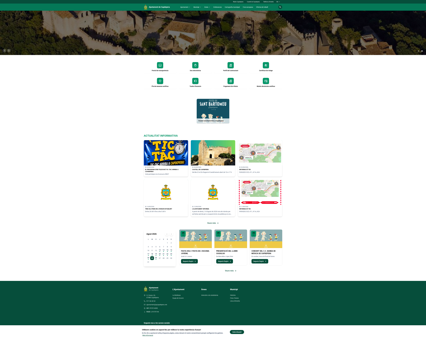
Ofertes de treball (262, 7)
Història (233, 295)
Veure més (213, 223)
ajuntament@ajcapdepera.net (156, 305)
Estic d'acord (237, 332)
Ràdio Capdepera (238, 2)
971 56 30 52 (150, 301)
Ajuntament (185, 7)
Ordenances (217, 7)
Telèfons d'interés (268, 2)
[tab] (418, 51)
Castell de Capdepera (253, 2)
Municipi (197, 7)
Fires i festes (234, 298)
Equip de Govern (178, 298)
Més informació (147, 335)
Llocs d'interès (235, 301)
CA (278, 2)
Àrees (207, 7)
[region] (213, 33)
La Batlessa (177, 295)
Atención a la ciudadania (209, 295)
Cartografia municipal (232, 7)
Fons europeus (248, 7)
